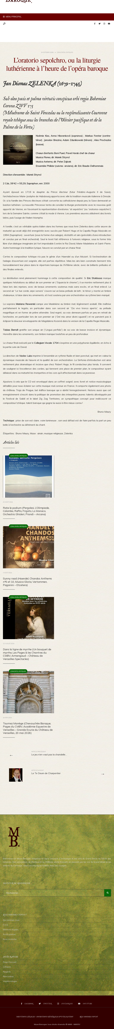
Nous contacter (10, 939)
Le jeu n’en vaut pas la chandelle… (49, 753)
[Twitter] (99, 24)
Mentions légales (11, 929)
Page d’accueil (9, 962)
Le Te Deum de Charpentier (46, 772)
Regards (7, 972)
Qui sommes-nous (11, 920)
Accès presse (9, 934)
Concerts (14, 671)
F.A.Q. (5, 925)
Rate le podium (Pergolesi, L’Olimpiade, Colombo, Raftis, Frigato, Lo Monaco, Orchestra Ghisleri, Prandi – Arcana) (26, 511)
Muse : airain (36, 433)
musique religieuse (53, 433)
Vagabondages (10, 981)
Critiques (69, 52)
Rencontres (8, 976)
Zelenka (68, 433)
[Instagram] (104, 24)
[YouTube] (109, 24)
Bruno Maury (22, 433)
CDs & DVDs (61, 52)
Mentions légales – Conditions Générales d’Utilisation (44, 1017)
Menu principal (13, 16)
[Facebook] (95, 24)
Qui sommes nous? (89, 1017)
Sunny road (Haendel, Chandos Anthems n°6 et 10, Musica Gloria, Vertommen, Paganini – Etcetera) (27, 582)
